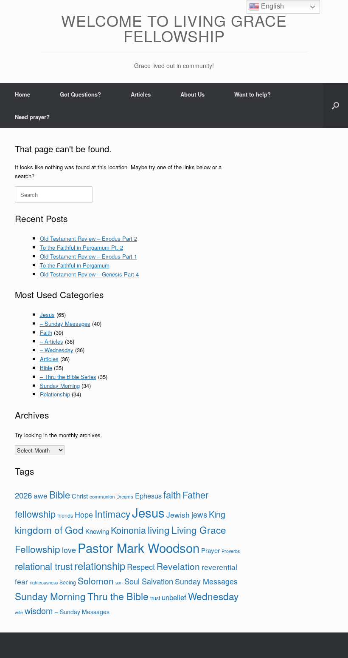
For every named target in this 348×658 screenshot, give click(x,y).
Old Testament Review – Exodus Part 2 (88, 238)
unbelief (174, 597)
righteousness (44, 582)
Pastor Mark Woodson (138, 547)
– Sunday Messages (65, 323)
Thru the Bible (118, 596)
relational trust (44, 566)
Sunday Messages (206, 581)
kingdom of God (49, 529)
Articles (141, 94)
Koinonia (128, 529)
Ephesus (148, 495)
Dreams (124, 496)
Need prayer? (32, 117)
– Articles (51, 341)
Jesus (47, 314)
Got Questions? (80, 94)
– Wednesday (56, 350)
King (217, 514)
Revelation (178, 566)
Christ (80, 495)
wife (19, 612)
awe (41, 495)
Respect (141, 566)
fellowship (35, 513)
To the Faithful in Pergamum (74, 265)
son (119, 582)
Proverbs (231, 551)
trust (155, 598)
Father (195, 494)
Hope (84, 514)
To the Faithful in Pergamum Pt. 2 (81, 247)
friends (65, 515)
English (271, 6)
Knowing (97, 531)
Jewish (178, 514)
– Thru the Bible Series (68, 377)
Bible (46, 368)
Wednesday (213, 596)
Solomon (96, 580)
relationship (99, 565)
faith (172, 494)
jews (199, 514)
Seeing (67, 582)
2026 (23, 495)
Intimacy (112, 513)
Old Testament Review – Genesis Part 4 (89, 274)
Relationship (55, 394)
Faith (46, 332)
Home (22, 94)
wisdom (39, 610)
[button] (335, 105)
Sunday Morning (60, 386)
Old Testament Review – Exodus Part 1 (88, 256)
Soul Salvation (148, 581)
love (69, 549)
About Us (192, 94)
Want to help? (252, 94)
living (159, 529)
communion (102, 496)
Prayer (210, 550)
